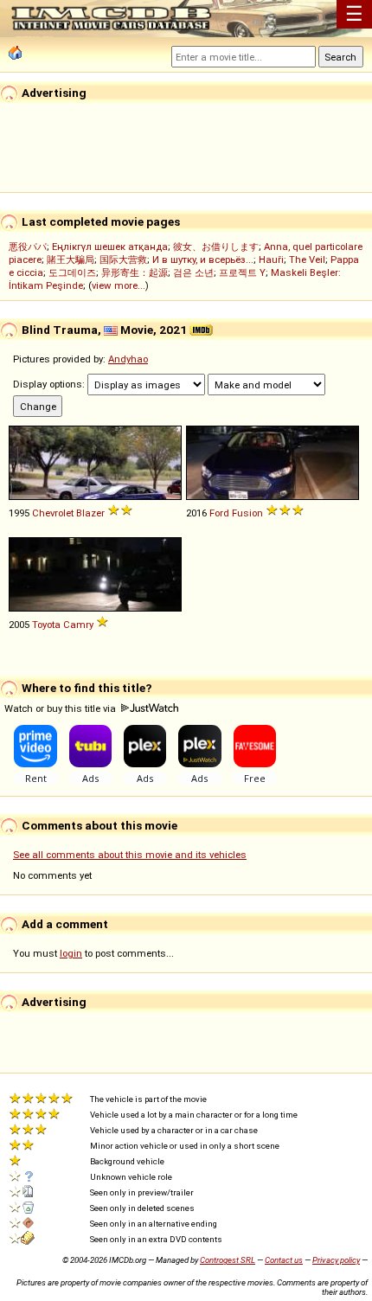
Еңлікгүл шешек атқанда (110, 246)
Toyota (46, 624)
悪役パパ (28, 246)
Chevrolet (53, 513)
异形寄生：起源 (134, 272)
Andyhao (128, 359)
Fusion (247, 513)
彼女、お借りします (216, 246)
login (71, 953)
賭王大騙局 (70, 259)
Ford (219, 513)
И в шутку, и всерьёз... (202, 259)
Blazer (90, 513)
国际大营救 (123, 259)
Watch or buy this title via (61, 708)
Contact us (284, 1260)
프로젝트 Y (242, 272)
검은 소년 (193, 272)
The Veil (307, 259)
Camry (78, 624)
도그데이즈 (72, 272)
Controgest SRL (227, 1260)
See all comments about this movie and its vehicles (130, 855)
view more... (118, 285)
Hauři (271, 259)
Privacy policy (336, 1260)
